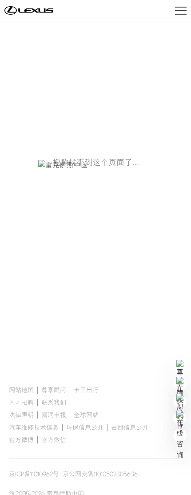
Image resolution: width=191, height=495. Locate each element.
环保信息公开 (84, 427)
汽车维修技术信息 (34, 427)
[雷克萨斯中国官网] (28, 10)
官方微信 (53, 439)
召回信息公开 (129, 427)
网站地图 (21, 390)
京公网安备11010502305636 (100, 474)
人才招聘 (21, 402)
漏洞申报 (53, 415)
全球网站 (86, 415)
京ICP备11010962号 (34, 474)
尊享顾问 (53, 390)
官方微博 (21, 439)
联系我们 (53, 402)
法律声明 (21, 415)
